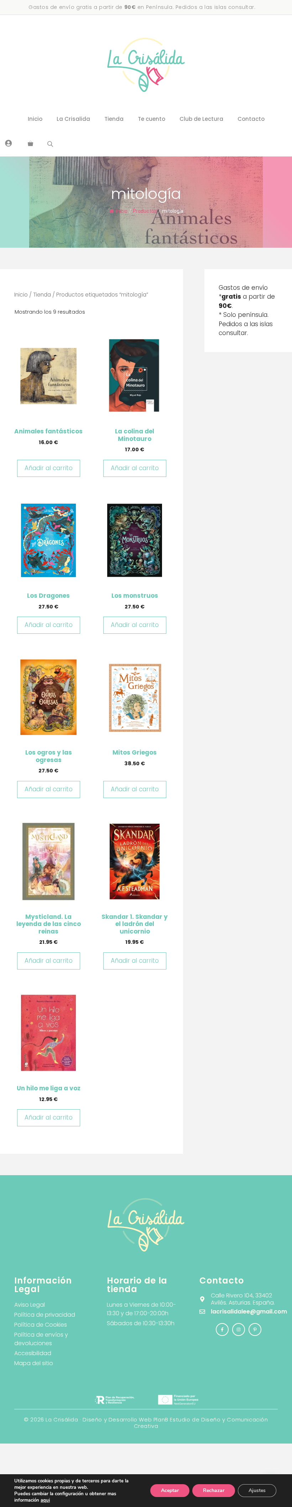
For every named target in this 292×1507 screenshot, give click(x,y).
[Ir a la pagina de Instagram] (222, 1329)
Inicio (35, 119)
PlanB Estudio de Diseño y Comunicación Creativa (201, 1423)
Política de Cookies (40, 1325)
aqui (45, 1500)
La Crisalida (73, 119)
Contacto (251, 119)
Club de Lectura (201, 119)
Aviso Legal (29, 1305)
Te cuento (151, 119)
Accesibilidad (32, 1353)
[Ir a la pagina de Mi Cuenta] (8, 143)
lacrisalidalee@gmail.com (249, 1311)
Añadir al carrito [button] (49, 468)
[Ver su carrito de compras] (30, 144)
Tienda (114, 119)
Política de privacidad (44, 1315)
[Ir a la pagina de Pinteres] (255, 1329)
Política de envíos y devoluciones (41, 1339)
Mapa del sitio (33, 1363)
